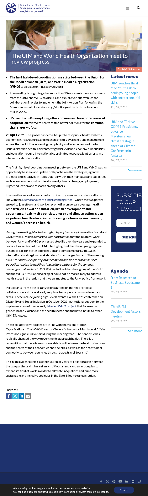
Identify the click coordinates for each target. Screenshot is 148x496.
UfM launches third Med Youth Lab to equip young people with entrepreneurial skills (125, 92)
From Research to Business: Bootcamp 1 (125, 282)
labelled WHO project (61, 306)
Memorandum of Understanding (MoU (47, 199)
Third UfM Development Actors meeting (126, 311)
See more (135, 170)
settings (103, 491)
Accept (124, 490)
